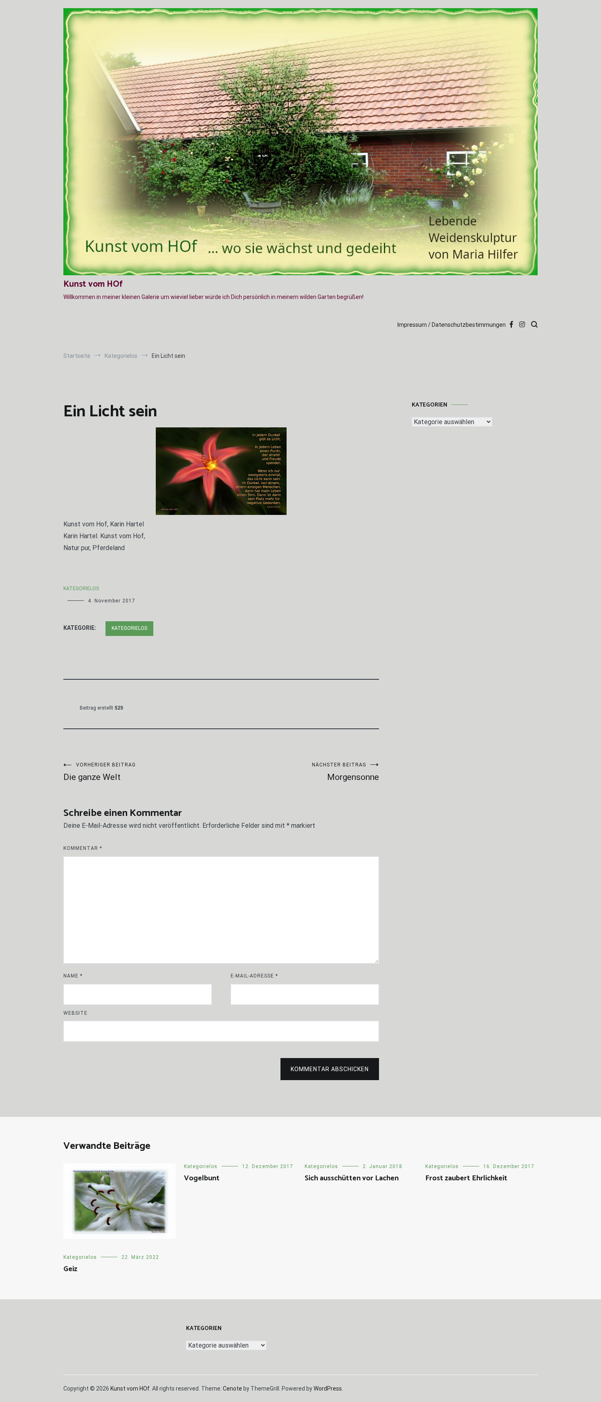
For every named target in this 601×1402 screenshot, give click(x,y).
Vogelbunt (202, 1178)
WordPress (328, 1388)
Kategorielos (81, 588)
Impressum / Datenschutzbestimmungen (451, 324)
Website (75, 1013)
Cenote (232, 1388)
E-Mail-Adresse (254, 976)
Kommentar (82, 848)
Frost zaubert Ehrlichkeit (466, 1178)
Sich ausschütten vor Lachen (352, 1178)
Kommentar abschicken (330, 1069)
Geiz (70, 1269)
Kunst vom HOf (93, 284)
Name (73, 976)
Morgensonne (345, 772)
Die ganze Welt (99, 772)
